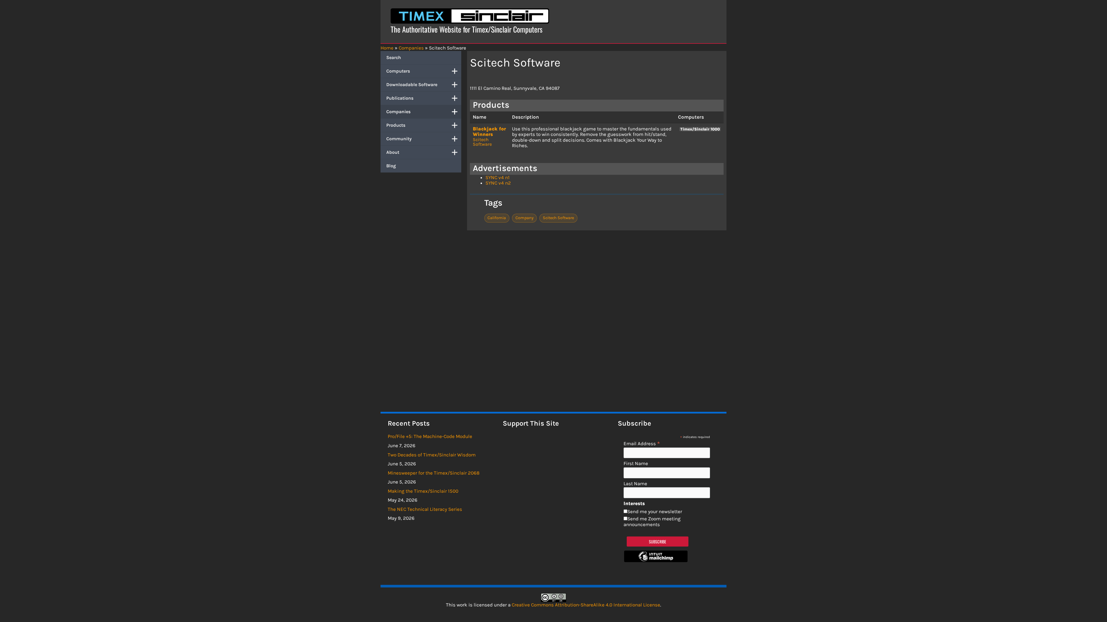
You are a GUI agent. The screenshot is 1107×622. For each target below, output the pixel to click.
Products (395, 125)
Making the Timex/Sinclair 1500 (423, 491)
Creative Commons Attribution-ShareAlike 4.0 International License (586, 605)
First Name (636, 463)
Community (399, 138)
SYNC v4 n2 (498, 183)
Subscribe (658, 541)
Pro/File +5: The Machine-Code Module (430, 436)
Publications (399, 98)
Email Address (642, 443)
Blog (391, 165)
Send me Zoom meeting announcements (652, 521)
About (392, 152)
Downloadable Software (411, 84)
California (496, 217)
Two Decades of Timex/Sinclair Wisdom (432, 455)
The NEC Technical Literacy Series (425, 509)
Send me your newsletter (654, 511)
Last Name (635, 483)
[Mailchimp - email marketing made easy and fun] (656, 560)
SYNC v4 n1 (497, 177)
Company (524, 217)
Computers (398, 71)
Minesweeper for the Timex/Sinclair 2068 (433, 473)
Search (393, 57)
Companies (398, 111)
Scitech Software (482, 142)
